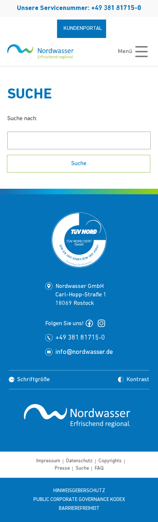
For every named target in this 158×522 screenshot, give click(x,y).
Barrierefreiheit (79, 508)
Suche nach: (22, 119)
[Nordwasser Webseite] (40, 52)
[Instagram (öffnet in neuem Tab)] (103, 323)
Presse (62, 468)
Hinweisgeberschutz (79, 491)
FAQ (99, 468)
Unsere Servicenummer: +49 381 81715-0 (79, 8)
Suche (82, 468)
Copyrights (110, 461)
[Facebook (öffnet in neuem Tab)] (91, 323)
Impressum (48, 461)
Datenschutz (79, 461)
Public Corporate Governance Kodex (79, 499)
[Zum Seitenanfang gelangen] (79, 450)
